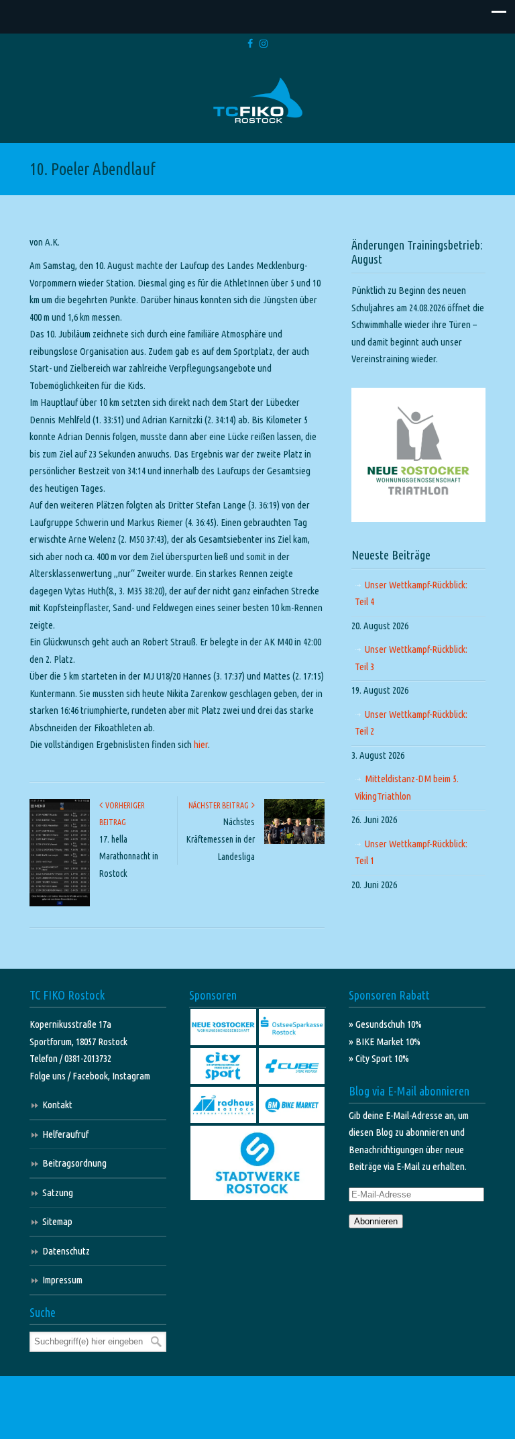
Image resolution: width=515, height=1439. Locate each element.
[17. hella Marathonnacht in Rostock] (60, 903)
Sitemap (57, 1221)
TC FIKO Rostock (258, 100)
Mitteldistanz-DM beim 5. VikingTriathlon (407, 787)
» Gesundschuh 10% (385, 1024)
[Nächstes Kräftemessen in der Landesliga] (294, 841)
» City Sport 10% (379, 1058)
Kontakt (57, 1104)
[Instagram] (264, 44)
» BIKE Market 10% (384, 1041)
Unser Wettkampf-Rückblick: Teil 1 (411, 852)
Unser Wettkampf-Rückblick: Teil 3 (411, 657)
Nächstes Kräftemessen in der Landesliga (220, 839)
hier (201, 744)
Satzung (57, 1192)
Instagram (131, 1075)
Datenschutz (66, 1251)
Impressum (62, 1279)
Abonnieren (376, 1221)
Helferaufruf (65, 1134)
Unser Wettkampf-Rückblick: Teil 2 (411, 722)
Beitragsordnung (74, 1163)
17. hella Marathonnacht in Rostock (128, 857)
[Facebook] (250, 44)
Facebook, (92, 1075)
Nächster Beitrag (219, 805)
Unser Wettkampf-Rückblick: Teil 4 (411, 593)
